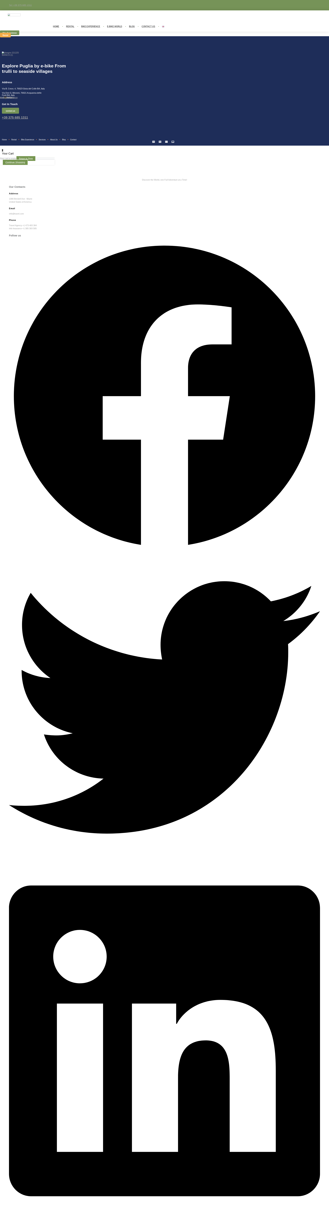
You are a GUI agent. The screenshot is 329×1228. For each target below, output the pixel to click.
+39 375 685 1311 (15, 117)
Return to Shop (26, 158)
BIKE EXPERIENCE (90, 26)
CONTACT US (148, 26)
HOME (56, 26)
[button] (164, 396)
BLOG (132, 26)
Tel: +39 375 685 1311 (20, 5)
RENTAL (70, 26)
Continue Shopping (15, 162)
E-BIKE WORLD (114, 26)
